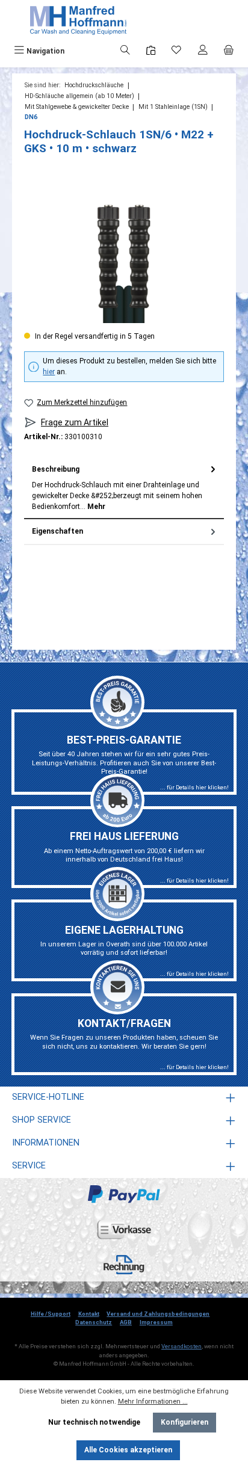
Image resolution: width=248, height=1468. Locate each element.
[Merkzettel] (176, 51)
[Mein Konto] (203, 51)
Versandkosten (181, 1346)
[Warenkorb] (228, 51)
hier (49, 372)
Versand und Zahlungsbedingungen (158, 1313)
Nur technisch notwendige (94, 1422)
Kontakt (88, 1313)
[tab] (124, 488)
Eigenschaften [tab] (57, 531)
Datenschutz (93, 1322)
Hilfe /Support (50, 1313)
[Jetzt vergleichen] (150, 51)
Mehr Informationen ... (153, 1401)
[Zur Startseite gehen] (78, 20)
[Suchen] (125, 51)
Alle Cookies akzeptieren (128, 1450)
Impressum (156, 1322)
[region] (124, 255)
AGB (126, 1322)
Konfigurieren (184, 1422)
